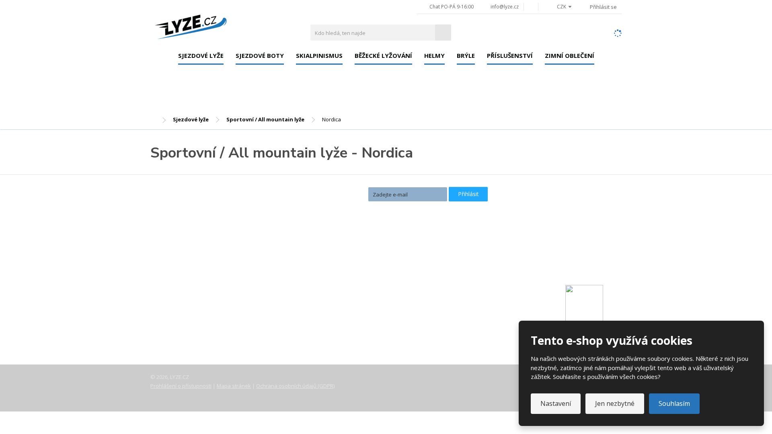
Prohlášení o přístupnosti (180, 385)
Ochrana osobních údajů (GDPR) (295, 385)
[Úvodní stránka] (190, 25)
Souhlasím (674, 403)
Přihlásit (468, 194)
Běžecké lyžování (383, 55)
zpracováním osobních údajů (402, 208)
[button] (560, 6)
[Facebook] (531, 6)
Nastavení (555, 403)
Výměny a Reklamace (186, 311)
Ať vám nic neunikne (329, 193)
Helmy (434, 55)
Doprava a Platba (181, 300)
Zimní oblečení (569, 55)
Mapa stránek (234, 385)
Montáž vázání (336, 260)
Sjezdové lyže (201, 55)
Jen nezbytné (614, 403)
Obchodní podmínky (184, 334)
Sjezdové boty (260, 55)
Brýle (466, 55)
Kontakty (169, 289)
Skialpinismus (319, 55)
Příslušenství (510, 55)
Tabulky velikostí (180, 322)
